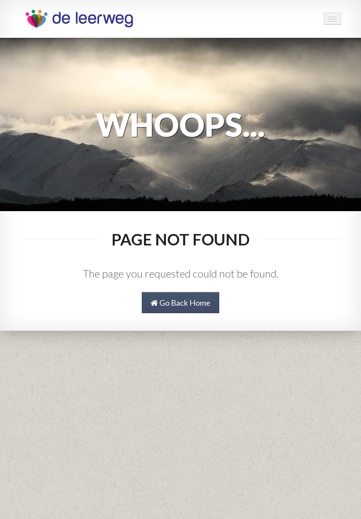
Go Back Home (184, 302)
